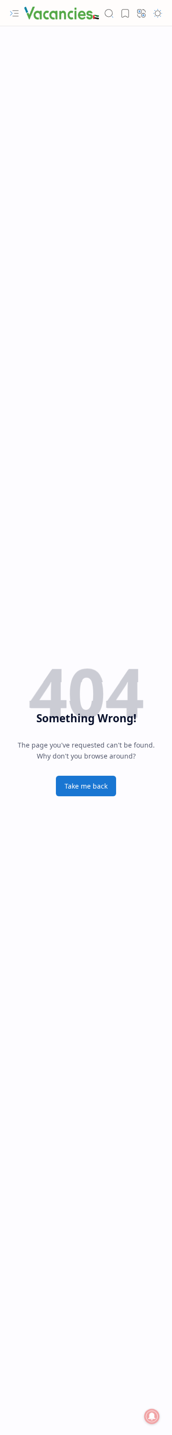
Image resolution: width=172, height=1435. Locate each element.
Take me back (86, 786)
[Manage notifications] (152, 1416)
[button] (14, 13)
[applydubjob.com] (62, 13)
